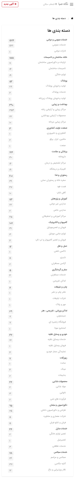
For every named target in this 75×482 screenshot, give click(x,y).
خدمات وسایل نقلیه (37, 340)
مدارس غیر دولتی (37, 204)
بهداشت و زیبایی (38, 105)
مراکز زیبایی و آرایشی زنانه (37, 110)
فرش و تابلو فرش (37, 423)
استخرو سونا (37, 328)
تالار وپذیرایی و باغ (37, 470)
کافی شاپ (37, 193)
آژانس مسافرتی (37, 264)
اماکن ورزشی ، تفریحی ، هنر (38, 311)
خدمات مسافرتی (37, 275)
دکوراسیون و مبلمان (38, 405)
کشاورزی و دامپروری (37, 133)
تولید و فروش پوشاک (37, 86)
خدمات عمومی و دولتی (38, 40)
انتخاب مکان (49, 4)
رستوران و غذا (38, 175)
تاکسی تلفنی (37, 251)
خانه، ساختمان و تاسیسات (38, 57)
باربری (37, 257)
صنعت (37, 146)
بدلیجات (37, 375)
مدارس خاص (37, 210)
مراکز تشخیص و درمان (37, 163)
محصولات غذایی (38, 382)
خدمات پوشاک (37, 92)
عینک (37, 369)
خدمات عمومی (37, 45)
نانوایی (37, 393)
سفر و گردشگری (38, 270)
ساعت (37, 363)
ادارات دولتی (37, 51)
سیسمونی (37, 316)
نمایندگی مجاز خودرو (37, 352)
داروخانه (37, 157)
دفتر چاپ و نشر (37, 292)
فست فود (37, 187)
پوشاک (38, 81)
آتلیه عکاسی (37, 464)
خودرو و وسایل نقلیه (38, 334)
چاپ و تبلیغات (38, 287)
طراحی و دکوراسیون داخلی (37, 410)
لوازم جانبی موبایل (37, 234)
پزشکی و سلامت (38, 152)
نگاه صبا (63, 4)
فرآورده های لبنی (37, 399)
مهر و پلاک (37, 305)
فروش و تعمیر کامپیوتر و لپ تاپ (37, 240)
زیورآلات (38, 358)
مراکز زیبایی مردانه (37, 122)
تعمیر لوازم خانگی (37, 434)
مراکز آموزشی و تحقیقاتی (37, 216)
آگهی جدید (9, 4)
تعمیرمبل (37, 440)
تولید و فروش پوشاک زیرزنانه (37, 98)
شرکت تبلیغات (37, 298)
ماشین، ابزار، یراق (37, 139)
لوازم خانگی (37, 75)
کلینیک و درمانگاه (37, 169)
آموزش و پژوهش (38, 199)
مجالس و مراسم (37, 457)
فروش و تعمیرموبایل (37, 228)
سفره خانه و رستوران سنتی (37, 180)
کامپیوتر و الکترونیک (38, 222)
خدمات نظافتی (37, 446)
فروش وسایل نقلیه (37, 346)
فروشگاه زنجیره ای (37, 322)
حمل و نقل (38, 246)
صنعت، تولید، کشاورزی (38, 128)
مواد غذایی (37, 387)
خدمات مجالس (38, 452)
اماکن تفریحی (37, 281)
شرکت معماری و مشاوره (37, 416)
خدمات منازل (38, 429)
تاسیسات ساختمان (37, 69)
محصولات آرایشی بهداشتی (37, 116)
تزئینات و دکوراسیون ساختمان (37, 62)
